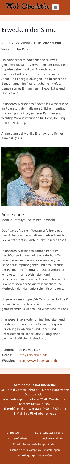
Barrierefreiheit (17, 438)
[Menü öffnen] (55, 7)
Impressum (14, 432)
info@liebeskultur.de (33, 355)
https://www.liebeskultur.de (38, 361)
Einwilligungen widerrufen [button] (35, 455)
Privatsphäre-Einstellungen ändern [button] (35, 444)
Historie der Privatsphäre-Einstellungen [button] (35, 450)
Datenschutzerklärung (49, 432)
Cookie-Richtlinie (52, 438)
